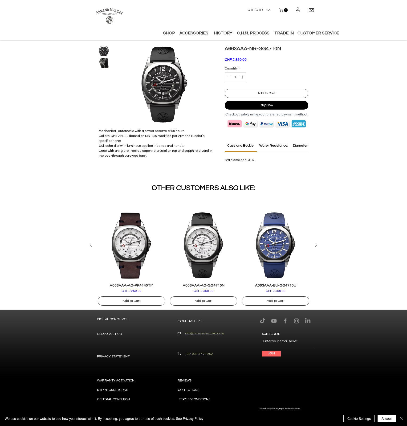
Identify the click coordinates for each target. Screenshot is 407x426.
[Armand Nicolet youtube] (274, 321)
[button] (284, 10)
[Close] (401, 418)
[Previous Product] (91, 245)
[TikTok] (262, 321)
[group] (203, 259)
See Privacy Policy (189, 418)
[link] (240, 145)
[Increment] (243, 77)
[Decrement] (228, 77)
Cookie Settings (359, 418)
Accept (387, 418)
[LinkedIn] (308, 321)
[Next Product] (316, 245)
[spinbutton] (235, 77)
